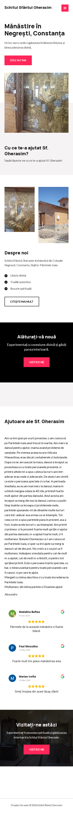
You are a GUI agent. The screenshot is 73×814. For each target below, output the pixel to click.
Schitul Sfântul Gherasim (27, 7)
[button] (21, 302)
